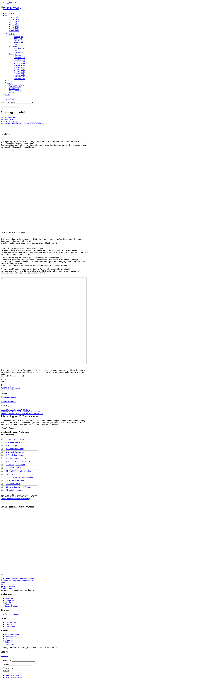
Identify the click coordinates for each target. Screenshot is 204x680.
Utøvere (12, 35)
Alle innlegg (13, 17)
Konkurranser (14, 46)
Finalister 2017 (19, 73)
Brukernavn (7, 660)
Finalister (12, 54)
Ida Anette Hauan (7, 119)
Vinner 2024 (14, 23)
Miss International (18, 51)
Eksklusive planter (8, 387)
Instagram (9, 640)
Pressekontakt (10, 636)
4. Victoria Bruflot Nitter (14, 449)
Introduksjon (18, 37)
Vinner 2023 (14, 25)
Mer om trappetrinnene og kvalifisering (15, 499)
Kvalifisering (18, 40)
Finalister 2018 (19, 71)
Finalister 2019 (19, 69)
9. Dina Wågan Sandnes (15, 465)
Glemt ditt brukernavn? (13, 677)
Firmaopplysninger (12, 634)
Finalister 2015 (19, 77)
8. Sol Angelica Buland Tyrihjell (18, 461)
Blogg (7, 15)
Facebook (9, 638)
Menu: (3, 102)
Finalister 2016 (19, 75)
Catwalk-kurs (14, 89)
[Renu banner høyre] (19, 582)
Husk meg (9, 668)
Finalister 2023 (19, 61)
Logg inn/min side (11, 3)
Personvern (9, 644)
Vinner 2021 (14, 29)
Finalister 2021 (19, 65)
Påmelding (18, 39)
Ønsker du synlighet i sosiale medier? (17, 86)
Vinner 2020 (14, 31)
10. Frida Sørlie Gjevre (14, 468)
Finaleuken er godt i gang (10, 389)
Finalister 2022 (19, 63)
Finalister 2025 (19, 58)
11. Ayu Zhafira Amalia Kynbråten (18, 471)
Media (7, 95)
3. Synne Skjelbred (13, 446)
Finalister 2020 (19, 67)
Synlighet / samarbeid (13, 614)
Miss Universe (19, 48)
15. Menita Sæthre (13, 484)
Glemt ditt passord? (12, 675)
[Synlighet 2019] (17, 578)
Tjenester (8, 83)
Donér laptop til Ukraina (15, 91)
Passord (6, 664)
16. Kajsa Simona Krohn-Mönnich (19, 487)
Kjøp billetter (10, 13)
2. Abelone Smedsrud (14, 442)
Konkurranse (10, 33)
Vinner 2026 (14, 19)
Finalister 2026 (19, 56)
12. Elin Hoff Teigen (13, 474)
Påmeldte (8, 604)
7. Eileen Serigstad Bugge (16, 458)
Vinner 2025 (14, 21)
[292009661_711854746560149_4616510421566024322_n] (24, 123)
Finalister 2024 (19, 60)
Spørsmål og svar (11, 606)
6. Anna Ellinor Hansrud (15, 455)
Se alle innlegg (6, 588)
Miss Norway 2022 (8, 117)
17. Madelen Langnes (14, 490)
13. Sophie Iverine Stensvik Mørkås (19, 477)
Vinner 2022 (14, 27)
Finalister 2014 (19, 79)
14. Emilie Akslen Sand (15, 481)
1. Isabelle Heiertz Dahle (15, 439)
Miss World (9, 624)
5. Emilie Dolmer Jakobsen (16, 452)
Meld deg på (9, 81)
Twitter (7, 642)
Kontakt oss (9, 99)
